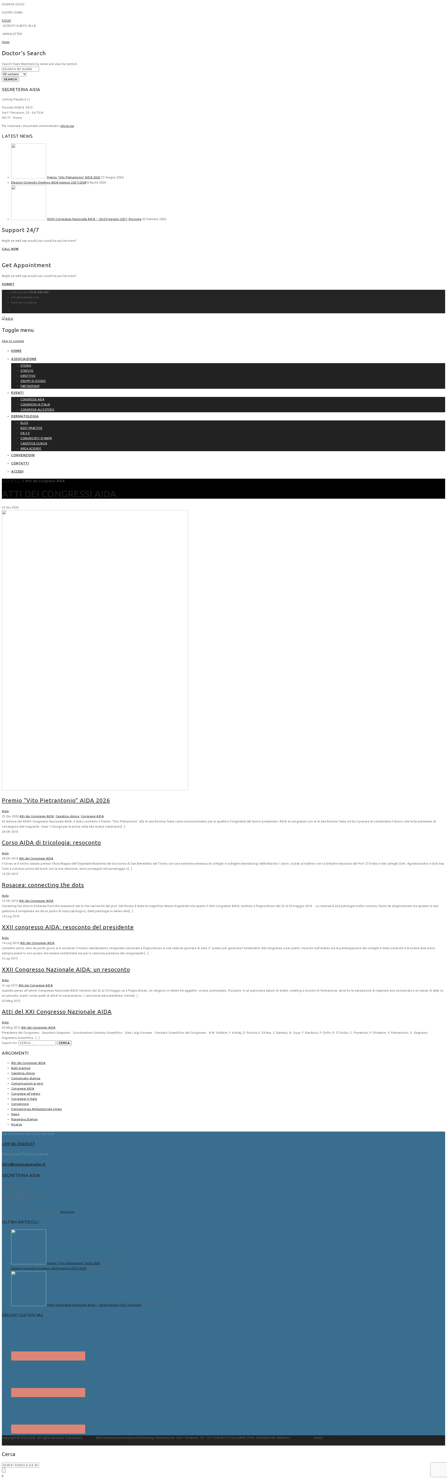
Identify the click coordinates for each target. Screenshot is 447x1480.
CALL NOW (10, 249)
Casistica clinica (33, 443)
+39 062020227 (302, 1437)
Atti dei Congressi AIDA (37, 816)
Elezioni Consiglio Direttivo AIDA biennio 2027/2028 (48, 182)
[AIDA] (7, 319)
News (15, 1114)
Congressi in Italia (35, 404)
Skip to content (13, 341)
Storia (25, 365)
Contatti (20, 463)
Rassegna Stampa (24, 1119)
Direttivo (28, 376)
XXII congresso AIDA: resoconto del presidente (68, 927)
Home (16, 351)
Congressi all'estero (25, 1093)
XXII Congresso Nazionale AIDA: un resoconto (66, 969)
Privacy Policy (11, 1443)
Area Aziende (30, 448)
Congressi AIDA (32, 399)
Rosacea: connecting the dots (43, 885)
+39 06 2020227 (18, 1144)
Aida (5, 811)
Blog (24, 423)
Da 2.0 (25, 433)
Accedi (17, 471)
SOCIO (6, 20)
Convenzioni (23, 455)
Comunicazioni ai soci (27, 1083)
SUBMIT (8, 284)
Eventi (17, 393)
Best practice (31, 428)
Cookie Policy (32, 1443)
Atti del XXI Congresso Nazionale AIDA (57, 1011)
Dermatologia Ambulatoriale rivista (36, 1109)
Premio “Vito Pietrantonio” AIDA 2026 (73, 177)
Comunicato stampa (36, 438)
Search (10, 79)
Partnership (30, 386)
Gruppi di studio (33, 381)
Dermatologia (25, 416)
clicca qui (67, 126)
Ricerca (16, 1124)
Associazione (23, 359)
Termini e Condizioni (57, 1443)
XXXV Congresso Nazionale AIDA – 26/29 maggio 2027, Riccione (94, 219)
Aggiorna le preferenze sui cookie (97, 1443)
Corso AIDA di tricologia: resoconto (51, 842)
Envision (89, 1437)
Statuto (27, 370)
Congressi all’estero (37, 409)
